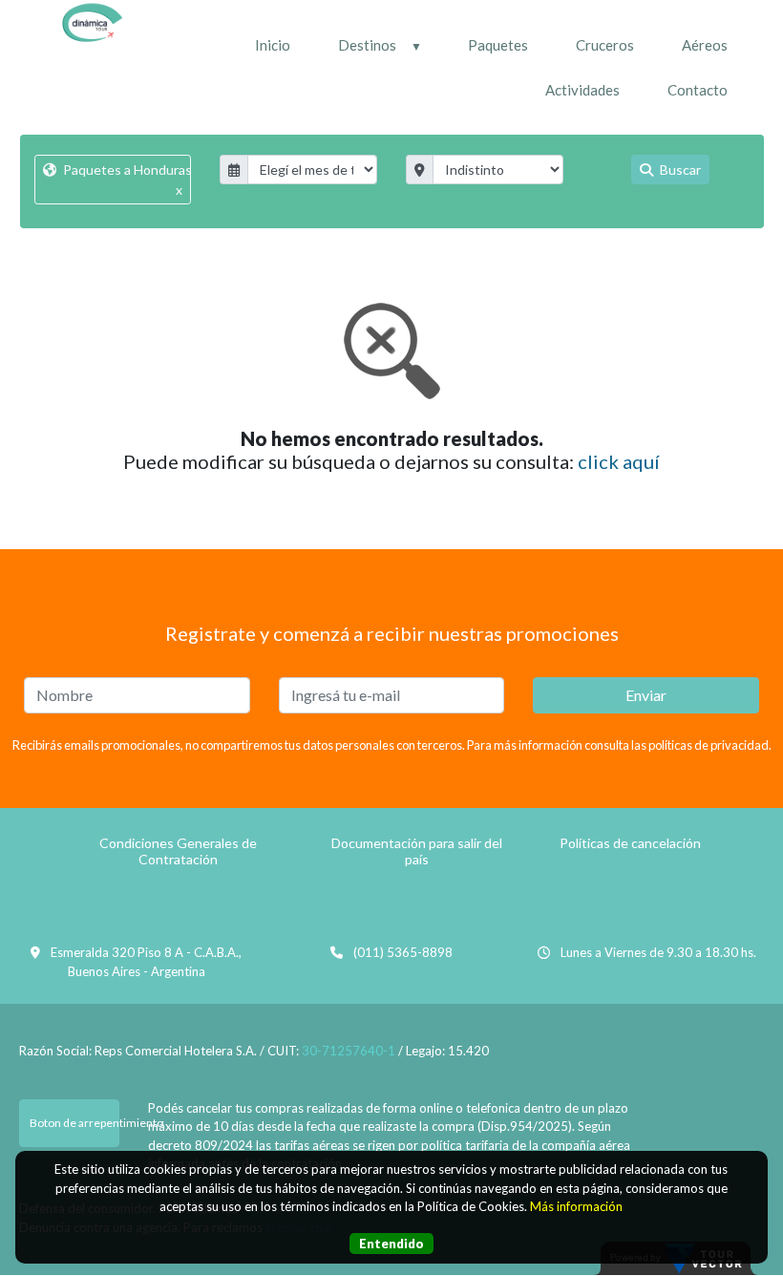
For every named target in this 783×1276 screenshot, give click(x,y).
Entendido (391, 1243)
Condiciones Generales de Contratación (178, 851)
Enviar (646, 695)
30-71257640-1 (348, 1050)
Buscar (679, 169)
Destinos (367, 44)
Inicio (272, 44)
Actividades (582, 89)
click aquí (619, 461)
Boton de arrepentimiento (74, 1123)
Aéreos (705, 44)
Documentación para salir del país (416, 851)
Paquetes (498, 44)
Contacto (697, 89)
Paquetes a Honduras (126, 179)
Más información (576, 1206)
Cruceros (605, 44)
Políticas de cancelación (630, 843)
